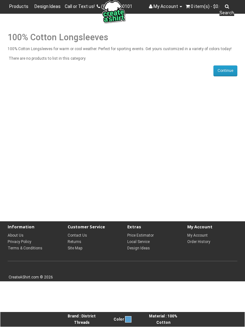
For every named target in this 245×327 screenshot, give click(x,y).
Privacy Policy (19, 242)
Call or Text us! (81, 6)
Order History (198, 242)
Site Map (75, 248)
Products (19, 6)
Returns (74, 242)
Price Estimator (140, 235)
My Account (197, 235)
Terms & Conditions (25, 248)
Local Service (138, 242)
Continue (225, 70)
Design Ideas (47, 6)
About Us (16, 235)
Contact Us (77, 235)
